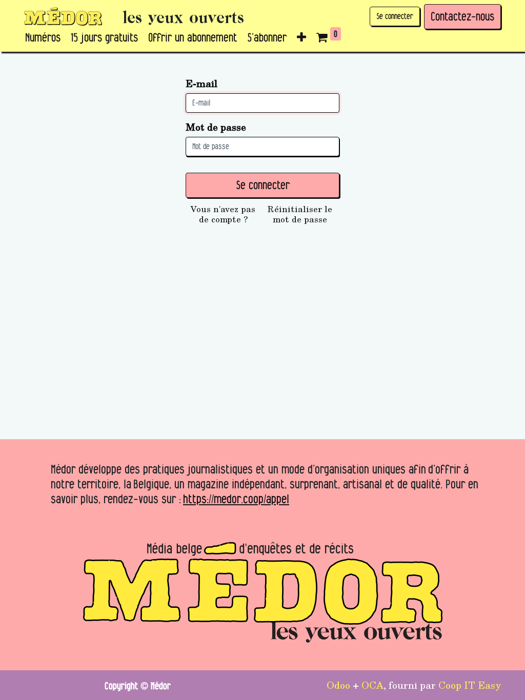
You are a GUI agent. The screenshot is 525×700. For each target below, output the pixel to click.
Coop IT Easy (469, 684)
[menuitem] (43, 38)
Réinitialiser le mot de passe (300, 214)
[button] (301, 38)
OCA (372, 684)
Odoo (338, 684)
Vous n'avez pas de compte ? (223, 214)
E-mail (201, 83)
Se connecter (394, 16)
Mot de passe (216, 127)
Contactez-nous (462, 16)
